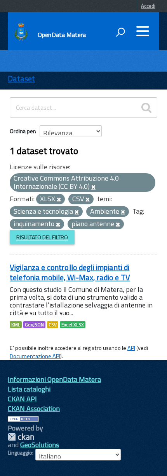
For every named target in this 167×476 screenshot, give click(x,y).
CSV (53, 324)
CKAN (21, 437)
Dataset (21, 78)
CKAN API (22, 398)
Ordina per (22, 131)
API (131, 348)
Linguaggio (20, 453)
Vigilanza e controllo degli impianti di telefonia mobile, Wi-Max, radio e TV (70, 272)
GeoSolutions (39, 444)
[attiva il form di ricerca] (120, 31)
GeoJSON (34, 324)
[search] (146, 107)
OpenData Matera (62, 35)
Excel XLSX (72, 324)
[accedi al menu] (142, 31)
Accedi (148, 6)
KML (15, 324)
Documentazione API (35, 356)
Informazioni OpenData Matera (54, 379)
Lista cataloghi (29, 389)
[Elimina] (93, 187)
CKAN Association (34, 408)
